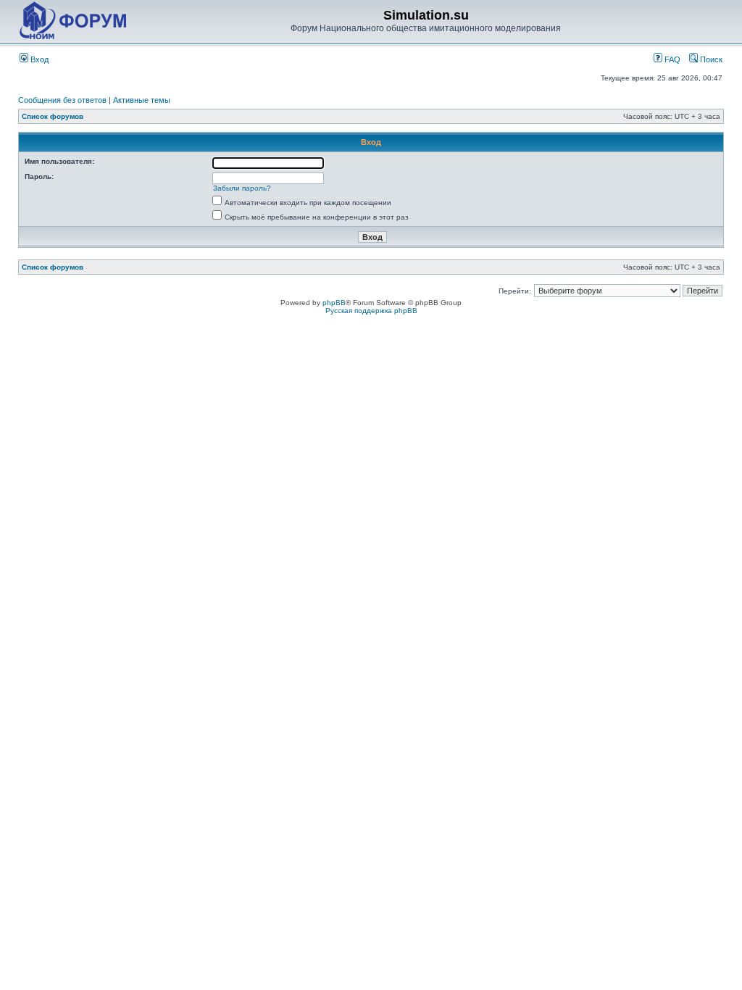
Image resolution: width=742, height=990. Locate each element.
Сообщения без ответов (62, 100)
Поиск (710, 59)
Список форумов (52, 116)
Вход (38, 59)
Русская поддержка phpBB (371, 311)
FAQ (671, 59)
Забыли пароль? (242, 188)
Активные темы (141, 100)
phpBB (334, 303)
